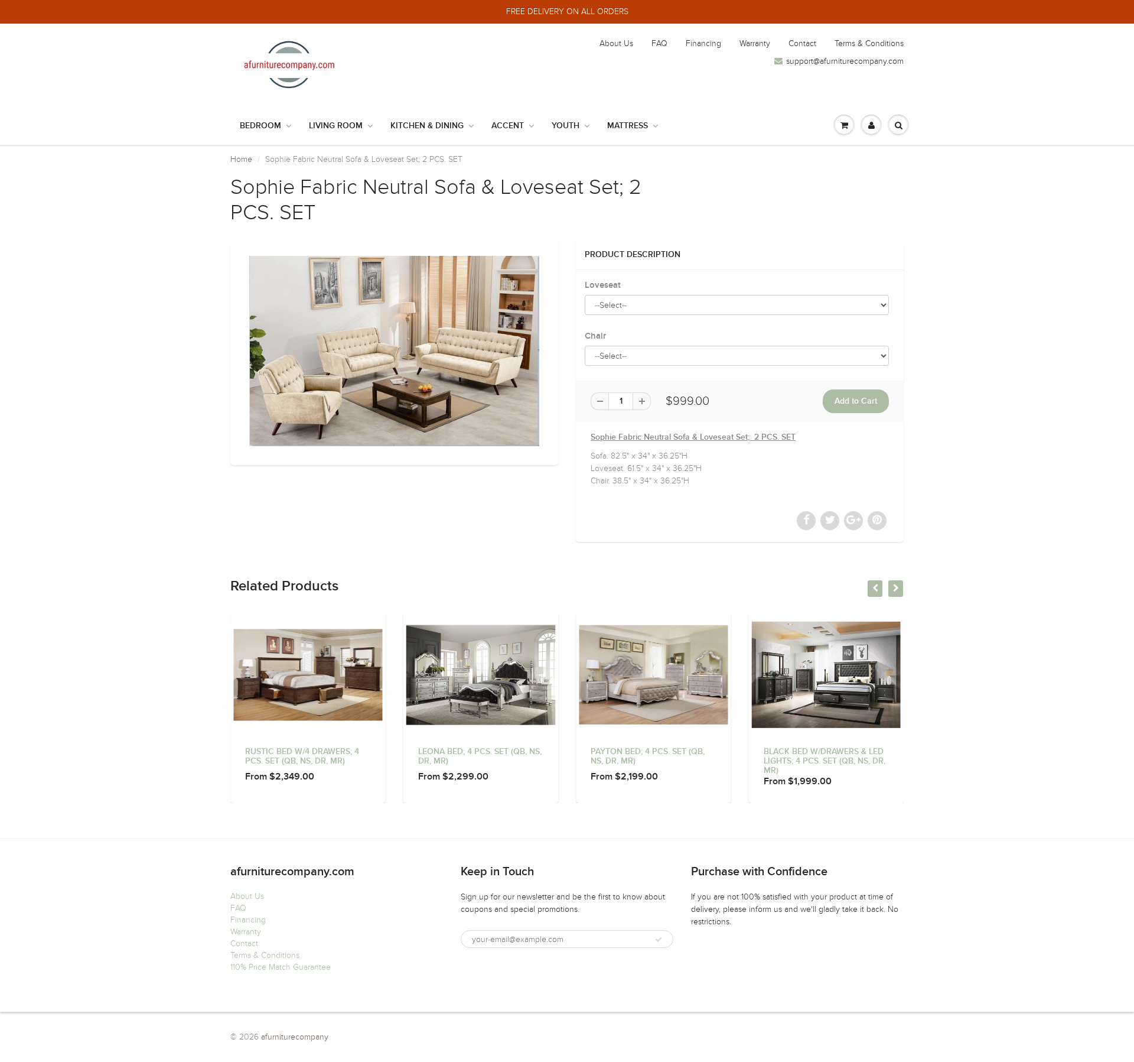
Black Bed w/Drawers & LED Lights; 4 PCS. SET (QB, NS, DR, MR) (824, 761)
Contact (802, 43)
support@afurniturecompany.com (845, 61)
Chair (595, 336)
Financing (703, 43)
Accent (507, 126)
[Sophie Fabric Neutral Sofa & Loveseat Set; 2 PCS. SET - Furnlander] (394, 351)
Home (241, 159)
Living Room (336, 126)
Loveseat (603, 285)
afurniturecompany (294, 1037)
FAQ (659, 43)
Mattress (627, 126)
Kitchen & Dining (427, 126)
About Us (616, 43)
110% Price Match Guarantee (280, 967)
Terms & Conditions (869, 43)
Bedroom (260, 126)
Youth (565, 126)
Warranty (754, 43)
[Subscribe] (658, 939)
